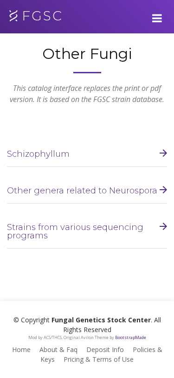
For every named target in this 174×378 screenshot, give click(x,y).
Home (21, 349)
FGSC (42, 16)
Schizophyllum (38, 154)
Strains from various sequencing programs (75, 231)
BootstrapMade (130, 337)
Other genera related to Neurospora (82, 191)
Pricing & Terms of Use (99, 359)
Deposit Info (105, 349)
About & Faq (58, 349)
